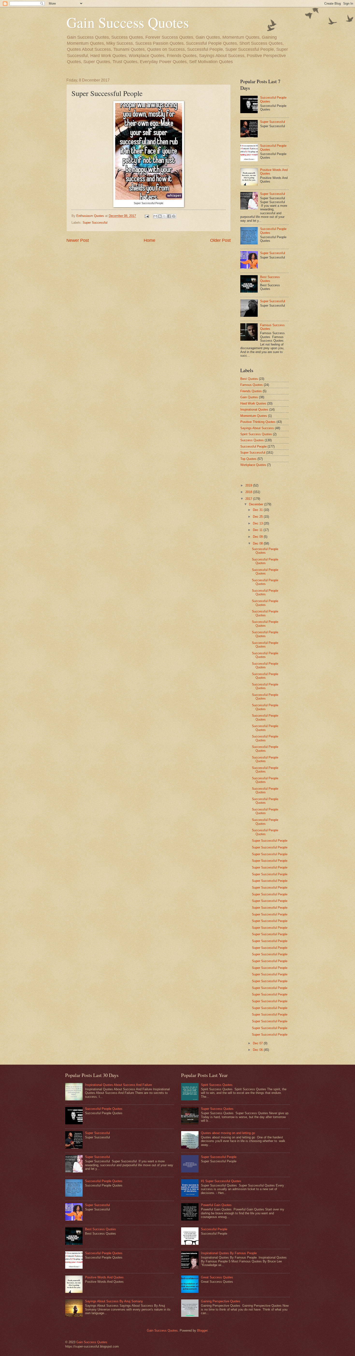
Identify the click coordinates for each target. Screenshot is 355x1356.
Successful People (253, 446)
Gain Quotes (249, 397)
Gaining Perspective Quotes (220, 1301)
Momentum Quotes (253, 416)
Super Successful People (269, 840)
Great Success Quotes (217, 1277)
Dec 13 (258, 523)
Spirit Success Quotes (256, 434)
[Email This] (155, 216)
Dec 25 (258, 516)
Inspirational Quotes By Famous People (229, 1253)
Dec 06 (258, 1050)
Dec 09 (258, 536)
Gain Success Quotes (127, 22)
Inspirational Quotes (254, 409)
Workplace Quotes (253, 465)
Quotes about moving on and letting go (228, 1133)
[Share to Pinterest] (173, 216)
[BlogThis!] (159, 216)
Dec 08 (258, 543)
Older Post (220, 240)
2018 (249, 492)
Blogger (202, 1330)
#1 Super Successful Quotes (221, 1181)
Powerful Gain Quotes (216, 1205)
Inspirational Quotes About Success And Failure (118, 1085)
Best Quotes (249, 379)
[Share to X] (164, 216)
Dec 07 (258, 1043)
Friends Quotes (251, 391)
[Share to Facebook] (169, 216)
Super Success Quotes (217, 1109)
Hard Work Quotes (253, 403)
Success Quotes (252, 440)
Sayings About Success (257, 428)
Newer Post (77, 240)
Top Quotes (248, 459)
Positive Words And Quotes (104, 1277)
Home (149, 240)
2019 (249, 485)
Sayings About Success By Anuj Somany (114, 1301)
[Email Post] (146, 216)
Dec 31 (258, 510)
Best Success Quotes (270, 278)
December (256, 504)
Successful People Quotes (265, 550)
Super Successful (95, 222)
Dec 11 (258, 530)
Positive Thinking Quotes (258, 422)
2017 (249, 499)
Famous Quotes (251, 385)
